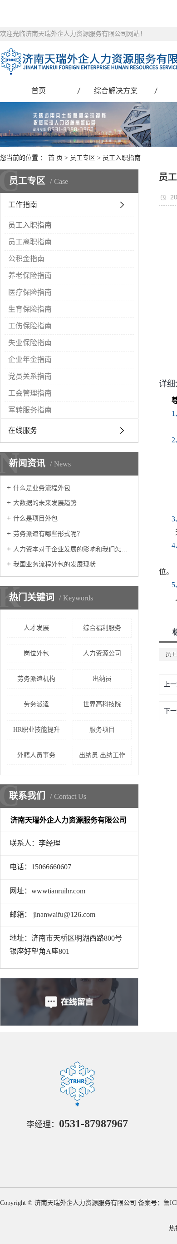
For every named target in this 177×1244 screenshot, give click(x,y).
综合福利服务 (102, 627)
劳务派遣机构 (36, 678)
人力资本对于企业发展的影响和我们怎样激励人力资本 (72, 549)
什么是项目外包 (35, 518)
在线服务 (22, 430)
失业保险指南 (30, 343)
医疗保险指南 (30, 292)
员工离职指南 (30, 242)
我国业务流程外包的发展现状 (54, 564)
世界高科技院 (102, 704)
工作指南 (22, 204)
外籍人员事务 (36, 755)
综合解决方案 (116, 90)
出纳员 (102, 678)
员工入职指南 (122, 157)
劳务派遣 (36, 704)
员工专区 (82, 157)
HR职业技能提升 (36, 729)
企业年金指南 (30, 359)
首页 (38, 90)
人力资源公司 (102, 653)
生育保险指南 (30, 309)
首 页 (55, 157)
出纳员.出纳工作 (102, 755)
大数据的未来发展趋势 (45, 503)
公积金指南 (26, 259)
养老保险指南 (30, 275)
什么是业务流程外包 (41, 488)
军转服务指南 (30, 410)
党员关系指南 (30, 376)
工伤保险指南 (30, 326)
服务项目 (102, 729)
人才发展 (36, 627)
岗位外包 (36, 653)
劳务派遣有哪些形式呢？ (48, 533)
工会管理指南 (30, 393)
